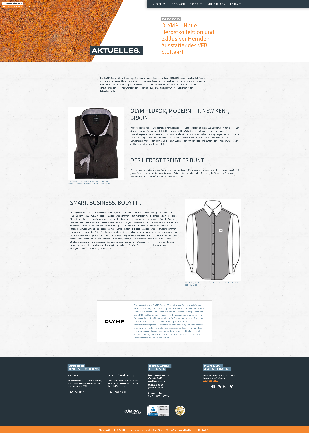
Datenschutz (186, 429)
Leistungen (178, 4)
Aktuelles (159, 4)
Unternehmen (216, 4)
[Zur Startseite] (12, 5)
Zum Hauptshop (77, 392)
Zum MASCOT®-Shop (118, 392)
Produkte (196, 4)
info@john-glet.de (210, 380)
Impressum (204, 429)
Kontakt (235, 4)
